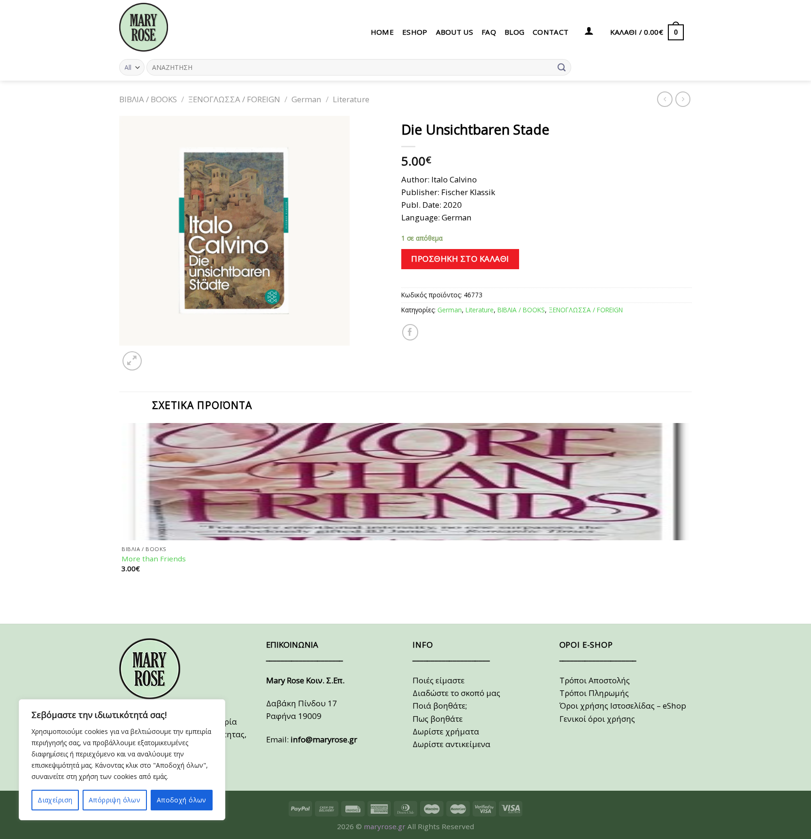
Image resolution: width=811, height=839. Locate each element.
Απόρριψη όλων (114, 799)
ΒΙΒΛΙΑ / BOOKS (148, 99)
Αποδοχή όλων (182, 799)
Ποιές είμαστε (439, 680)
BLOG (514, 32)
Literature (351, 99)
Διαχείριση (55, 799)
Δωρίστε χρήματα (446, 731)
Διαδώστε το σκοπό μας (456, 693)
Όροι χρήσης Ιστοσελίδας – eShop (622, 705)
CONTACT (550, 32)
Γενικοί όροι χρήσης (597, 718)
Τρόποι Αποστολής (594, 680)
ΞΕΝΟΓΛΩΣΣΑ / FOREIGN (234, 99)
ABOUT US (454, 32)
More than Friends (154, 558)
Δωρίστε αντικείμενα (451, 744)
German (306, 99)
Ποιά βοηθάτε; (440, 705)
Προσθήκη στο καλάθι (460, 258)
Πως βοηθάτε (438, 718)
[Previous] (124, 606)
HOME (382, 32)
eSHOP (415, 32)
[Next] (156, 355)
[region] (122, 759)
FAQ (489, 32)
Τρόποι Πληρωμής (594, 693)
